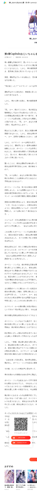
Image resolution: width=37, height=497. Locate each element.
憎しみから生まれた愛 (16, 2)
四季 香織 (30, 489)
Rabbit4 (7, 489)
